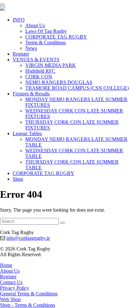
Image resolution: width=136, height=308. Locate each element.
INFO (19, 19)
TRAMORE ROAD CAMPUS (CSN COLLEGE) (77, 88)
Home (6, 265)
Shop (18, 179)
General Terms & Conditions (29, 293)
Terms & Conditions (45, 42)
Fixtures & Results (31, 93)
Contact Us (11, 282)
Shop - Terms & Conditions (27, 305)
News (31, 48)
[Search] (62, 223)
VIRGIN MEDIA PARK (50, 65)
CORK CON (38, 76)
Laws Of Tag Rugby (46, 31)
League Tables (27, 133)
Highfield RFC (40, 71)
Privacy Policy (14, 288)
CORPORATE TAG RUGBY (56, 36)
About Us (35, 25)
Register (21, 54)
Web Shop (10, 299)
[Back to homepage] (2, 9)
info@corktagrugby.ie (28, 238)
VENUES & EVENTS (36, 59)
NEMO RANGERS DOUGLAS (58, 82)
